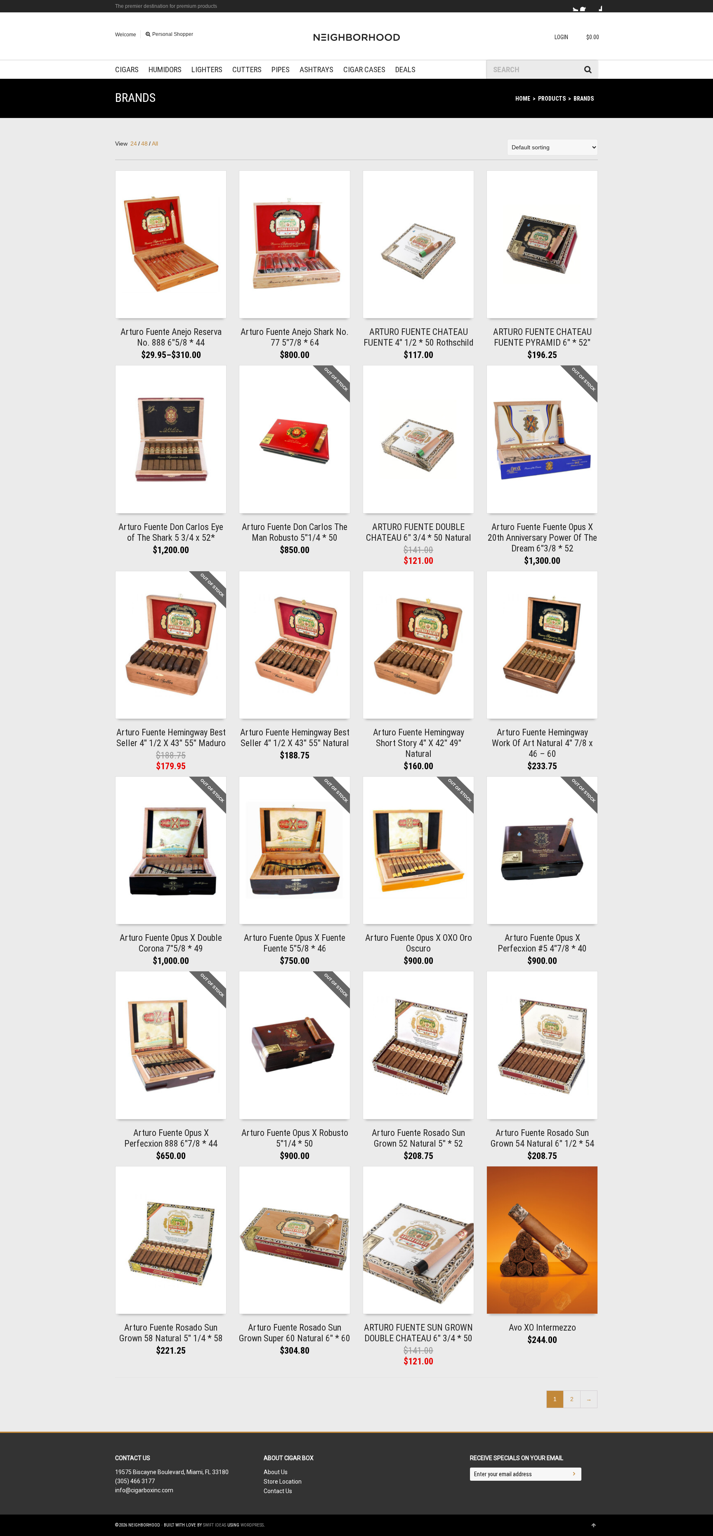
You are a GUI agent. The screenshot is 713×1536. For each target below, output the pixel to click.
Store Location (283, 1481)
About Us (276, 1472)
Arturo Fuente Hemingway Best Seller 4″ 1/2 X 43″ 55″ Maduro (171, 737)
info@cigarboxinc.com (144, 1490)
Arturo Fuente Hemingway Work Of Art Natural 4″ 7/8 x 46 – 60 (542, 743)
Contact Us (278, 1491)
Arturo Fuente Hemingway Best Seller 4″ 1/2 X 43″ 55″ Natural (294, 737)
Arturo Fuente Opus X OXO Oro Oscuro (418, 943)
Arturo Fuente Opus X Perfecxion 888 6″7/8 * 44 (170, 1138)
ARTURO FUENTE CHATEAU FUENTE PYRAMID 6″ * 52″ (542, 337)
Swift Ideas (214, 1525)
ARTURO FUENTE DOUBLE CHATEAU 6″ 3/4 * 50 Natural (418, 532)
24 (133, 143)
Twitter (573, 6)
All (155, 143)
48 (144, 143)
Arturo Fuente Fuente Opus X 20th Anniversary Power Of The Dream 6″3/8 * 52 (542, 538)
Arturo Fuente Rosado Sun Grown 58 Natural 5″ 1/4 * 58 (171, 1332)
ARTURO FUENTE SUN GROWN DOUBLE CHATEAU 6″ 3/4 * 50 (418, 1332)
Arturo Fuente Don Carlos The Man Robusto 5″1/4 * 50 (294, 532)
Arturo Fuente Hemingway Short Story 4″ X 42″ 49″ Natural (418, 743)
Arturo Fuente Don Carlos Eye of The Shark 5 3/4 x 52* (170, 532)
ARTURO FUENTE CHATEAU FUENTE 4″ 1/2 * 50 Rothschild (419, 337)
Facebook (585, 6)
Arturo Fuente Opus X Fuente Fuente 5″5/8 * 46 (294, 943)
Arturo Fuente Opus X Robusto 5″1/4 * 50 (294, 1138)
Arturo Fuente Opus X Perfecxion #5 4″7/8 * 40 (542, 943)
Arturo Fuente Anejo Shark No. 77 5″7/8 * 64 (295, 337)
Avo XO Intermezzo (542, 1327)
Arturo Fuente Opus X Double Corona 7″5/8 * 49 (171, 943)
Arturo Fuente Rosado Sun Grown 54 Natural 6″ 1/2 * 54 (542, 1138)
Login (561, 37)
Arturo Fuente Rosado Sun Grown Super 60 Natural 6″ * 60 (294, 1332)
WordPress (252, 1525)
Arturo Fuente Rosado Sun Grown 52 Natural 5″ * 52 (418, 1138)
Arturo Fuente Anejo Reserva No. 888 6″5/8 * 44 (171, 337)
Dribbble (597, 6)
